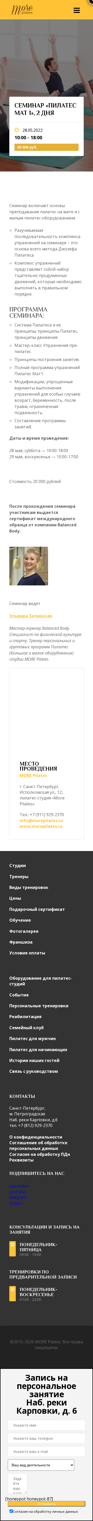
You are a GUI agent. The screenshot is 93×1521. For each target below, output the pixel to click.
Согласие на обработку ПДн (39, 1154)
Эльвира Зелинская (30, 616)
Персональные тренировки (38, 1006)
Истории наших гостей (34, 1060)
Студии (17, 865)
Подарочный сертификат (37, 909)
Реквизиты (21, 1160)
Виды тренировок (28, 887)
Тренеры (18, 876)
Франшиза (21, 942)
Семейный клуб (26, 1028)
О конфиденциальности (35, 1137)
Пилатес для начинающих (38, 1049)
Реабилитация (25, 1016)
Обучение (20, 920)
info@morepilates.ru (41, 820)
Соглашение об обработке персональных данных (38, 1145)
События (19, 995)
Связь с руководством (33, 1071)
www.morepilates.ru (41, 826)
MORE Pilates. (48, 1342)
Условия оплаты (27, 953)
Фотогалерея (23, 931)
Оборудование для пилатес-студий (40, 981)
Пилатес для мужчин (32, 1038)
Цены (15, 898)
